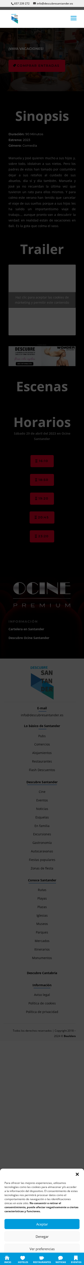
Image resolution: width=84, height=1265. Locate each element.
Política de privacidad (47, 1259)
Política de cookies (20, 1259)
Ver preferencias (42, 1249)
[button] (77, 1174)
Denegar (42, 1236)
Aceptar (42, 1224)
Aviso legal (69, 1259)
